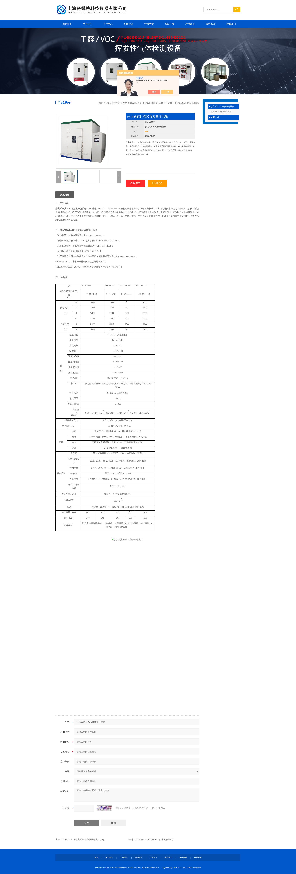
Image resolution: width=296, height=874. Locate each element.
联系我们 (231, 24)
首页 (109, 103)
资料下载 (169, 24)
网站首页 (67, 24)
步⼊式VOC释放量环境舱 (222, 106)
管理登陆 (197, 867)
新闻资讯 (128, 24)
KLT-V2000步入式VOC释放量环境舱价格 (84, 839)
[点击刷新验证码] (104, 808)
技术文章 (149, 24)
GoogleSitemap (166, 867)
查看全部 (215, 117)
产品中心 (108, 24)
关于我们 (87, 24)
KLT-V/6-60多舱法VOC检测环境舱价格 (155, 839)
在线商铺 (210, 24)
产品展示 (124, 857)
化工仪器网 (187, 867)
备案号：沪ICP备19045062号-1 (146, 867)
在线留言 (190, 24)
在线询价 (135, 183)
